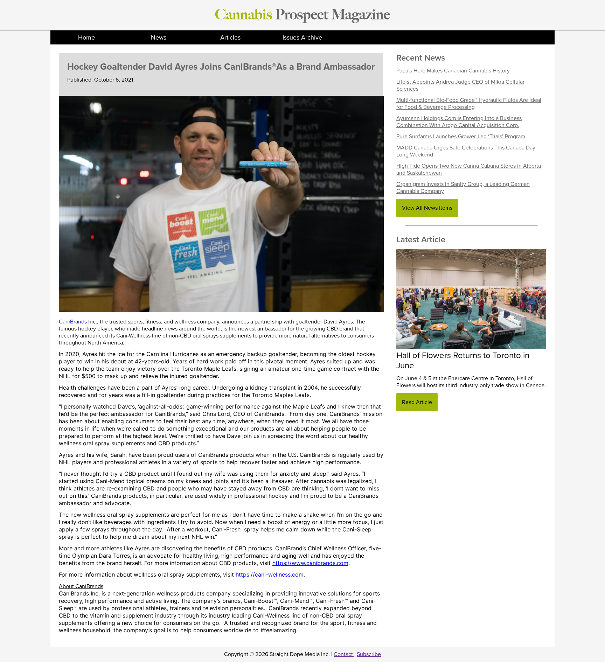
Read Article (417, 402)
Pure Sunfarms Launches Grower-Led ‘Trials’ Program (460, 136)
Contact (344, 654)
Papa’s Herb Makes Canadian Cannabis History (453, 70)
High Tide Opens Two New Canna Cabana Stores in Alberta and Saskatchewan (468, 169)
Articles (230, 37)
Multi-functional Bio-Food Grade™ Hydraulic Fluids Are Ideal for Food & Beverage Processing (468, 104)
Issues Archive (302, 37)
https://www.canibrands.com (310, 562)
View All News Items (427, 207)
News (158, 37)
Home (86, 37)
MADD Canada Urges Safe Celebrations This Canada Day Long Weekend (465, 151)
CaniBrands (73, 321)
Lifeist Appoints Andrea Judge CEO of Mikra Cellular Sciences (460, 85)
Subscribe (369, 654)
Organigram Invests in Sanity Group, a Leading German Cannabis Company (463, 188)
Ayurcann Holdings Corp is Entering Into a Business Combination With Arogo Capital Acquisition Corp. (459, 122)
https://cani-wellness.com (270, 574)
